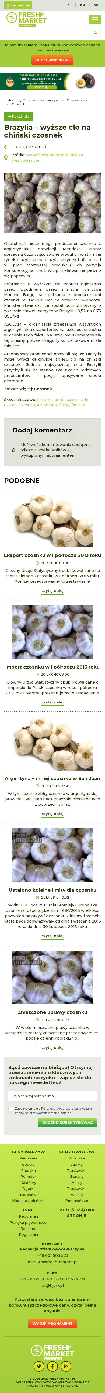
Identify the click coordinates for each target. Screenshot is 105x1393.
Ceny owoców (76, 1151)
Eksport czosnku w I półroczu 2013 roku (52, 555)
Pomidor (28, 1176)
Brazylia (78, 405)
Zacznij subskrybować (67, 1122)
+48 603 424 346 (70, 1278)
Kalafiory (28, 1182)
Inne (28, 1209)
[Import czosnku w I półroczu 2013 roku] (52, 632)
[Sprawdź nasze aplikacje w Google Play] (66, 1366)
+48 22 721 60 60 (35, 1278)
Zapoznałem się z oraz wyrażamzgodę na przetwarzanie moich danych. (53, 1111)
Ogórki (28, 1188)
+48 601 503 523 (52, 1255)
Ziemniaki (28, 1158)
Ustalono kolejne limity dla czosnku (52, 890)
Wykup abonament (52, 1323)
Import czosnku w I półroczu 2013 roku (52, 667)
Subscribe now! (52, 60)
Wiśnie (77, 1195)
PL (69, 5)
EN (82, 5)
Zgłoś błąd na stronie (77, 1212)
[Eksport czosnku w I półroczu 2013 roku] (52, 520)
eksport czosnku (19, 405)
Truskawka (77, 1170)
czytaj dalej (52, 590)
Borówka (76, 1158)
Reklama (28, 1228)
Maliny (76, 1182)
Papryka (28, 1170)
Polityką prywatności (56, 1108)
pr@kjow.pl (52, 1285)
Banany (76, 1176)
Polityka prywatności (28, 1222)
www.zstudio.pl (65, 1385)
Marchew (28, 1195)
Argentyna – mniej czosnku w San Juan (52, 778)
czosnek (45, 399)
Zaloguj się (20, 5)
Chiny (64, 405)
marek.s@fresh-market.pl (53, 1262)
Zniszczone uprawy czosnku (52, 1012)
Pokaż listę (20, 116)
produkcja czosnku (72, 399)
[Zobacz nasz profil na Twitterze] (39, 1366)
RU (96, 5)
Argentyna (47, 405)
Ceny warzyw (28, 1151)
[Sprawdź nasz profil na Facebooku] (52, 1366)
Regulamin (28, 1216)
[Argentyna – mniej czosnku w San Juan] (52, 744)
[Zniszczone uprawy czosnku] (52, 977)
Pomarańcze (76, 1200)
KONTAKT (52, 1243)
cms (47, 1385)
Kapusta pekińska (28, 1200)
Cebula (28, 1164)
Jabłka (77, 1164)
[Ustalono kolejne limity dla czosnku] (52, 855)
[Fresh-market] (26, 19)
